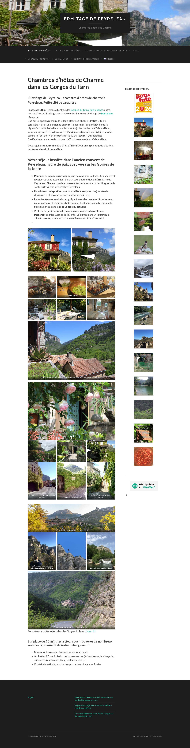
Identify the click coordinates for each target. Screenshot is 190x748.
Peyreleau (107, 113)
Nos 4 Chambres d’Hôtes (68, 50)
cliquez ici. (90, 631)
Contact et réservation (86, 59)
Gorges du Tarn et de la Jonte (87, 109)
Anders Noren (149, 736)
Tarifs (135, 50)
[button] (144, 486)
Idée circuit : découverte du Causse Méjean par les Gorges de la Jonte (94, 698)
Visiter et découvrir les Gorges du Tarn (106, 50)
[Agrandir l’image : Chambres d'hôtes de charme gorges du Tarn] (67, 228)
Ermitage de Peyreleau (95, 18)
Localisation (62, 59)
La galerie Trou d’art (39, 59)
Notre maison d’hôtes (39, 50)
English (31, 697)
